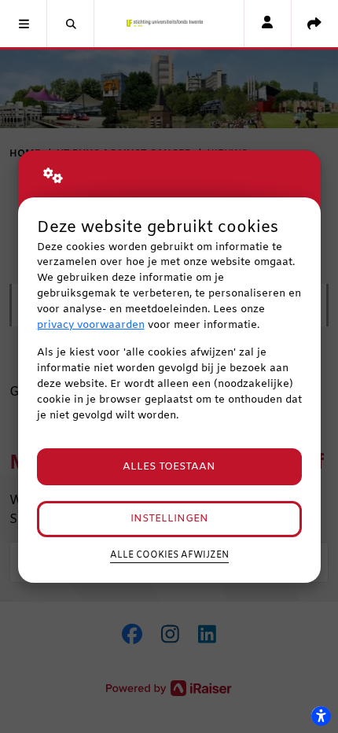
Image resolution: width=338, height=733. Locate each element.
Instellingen (169, 518)
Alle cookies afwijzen (169, 555)
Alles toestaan (169, 466)
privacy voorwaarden (91, 325)
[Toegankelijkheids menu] (320, 715)
